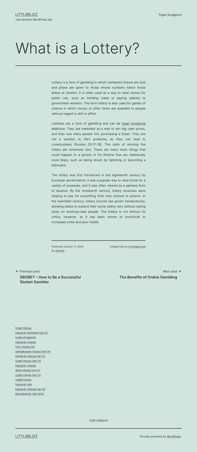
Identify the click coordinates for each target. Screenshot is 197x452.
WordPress (174, 436)
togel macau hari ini (28, 375)
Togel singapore (170, 15)
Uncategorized (136, 246)
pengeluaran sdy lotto (29, 393)
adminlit (59, 250)
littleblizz (26, 14)
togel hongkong (133, 123)
